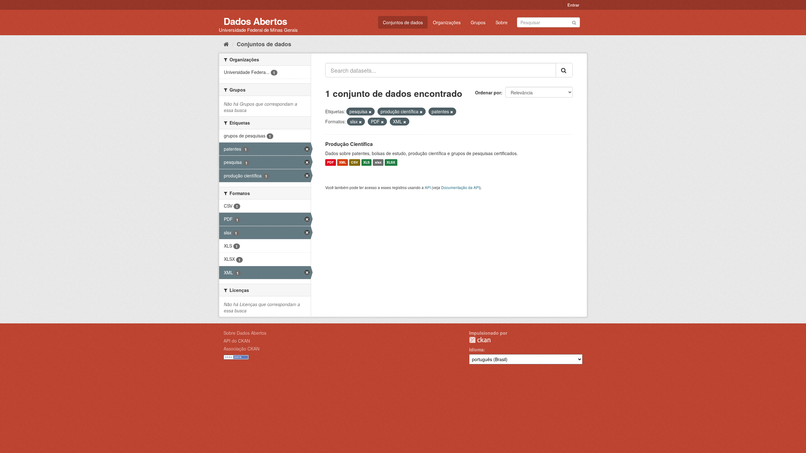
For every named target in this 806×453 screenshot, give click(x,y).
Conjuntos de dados (403, 22)
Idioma (476, 349)
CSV (354, 162)
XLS (366, 162)
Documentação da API (460, 187)
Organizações (447, 22)
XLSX (391, 162)
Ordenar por (488, 92)
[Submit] (574, 22)
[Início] (226, 44)
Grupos (478, 22)
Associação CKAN (241, 348)
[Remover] (370, 111)
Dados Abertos (255, 21)
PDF (330, 162)
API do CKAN (237, 341)
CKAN (480, 340)
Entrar (573, 5)
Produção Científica (349, 144)
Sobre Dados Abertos (245, 333)
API (428, 187)
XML (342, 162)
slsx (378, 162)
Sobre (502, 22)
